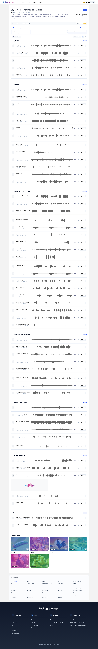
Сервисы (28, 2)
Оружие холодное (77, 588)
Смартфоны (13, 595)
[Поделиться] (28, 46)
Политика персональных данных (78, 625)
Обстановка (44, 588)
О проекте (33, 622)
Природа (60, 590)
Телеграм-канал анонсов (56, 622)
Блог (32, 627)
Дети (12, 583)
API (12, 625)
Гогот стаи (35, 31)
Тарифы (40, 2)
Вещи (43, 581)
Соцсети (28, 595)
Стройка (59, 595)
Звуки (34, 2)
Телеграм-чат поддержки (56, 619)
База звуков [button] (82, 27)
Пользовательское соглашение (77, 622)
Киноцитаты (44, 585)
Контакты (33, 619)
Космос (74, 585)
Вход (93, 2)
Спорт (43, 595)
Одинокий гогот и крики (55, 31)
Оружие (59, 588)
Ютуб (51, 625)
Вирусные (60, 581)
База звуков (14, 630)
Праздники (29, 590)
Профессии (13, 592)
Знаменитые (60, 583)
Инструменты (14, 585)
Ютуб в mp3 (15, 627)
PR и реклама (34, 625)
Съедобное (75, 595)
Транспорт (13, 597)
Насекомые (13, 588)
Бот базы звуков (15, 633)
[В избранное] (78, 46)
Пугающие (60, 592)
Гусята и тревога (36, 33)
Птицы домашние (46, 592)
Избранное (15, 581)
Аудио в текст (15, 622)
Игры (74, 583)
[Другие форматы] (85, 46)
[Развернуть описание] (86, 19)
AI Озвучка (21, 2)
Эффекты (60, 597)
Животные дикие (30, 583)
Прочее (52, 33)
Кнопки (59, 585)
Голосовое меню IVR (77, 581)
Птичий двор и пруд (17, 33)
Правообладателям (74, 619)
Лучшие (15, 31)
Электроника (45, 597)
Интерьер (29, 585)
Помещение (14, 590)
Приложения (45, 590)
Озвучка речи (15, 619)
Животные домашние (47, 583)
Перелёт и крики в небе (74, 31)
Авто (28, 581)
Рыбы (74, 592)
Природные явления (77, 590)
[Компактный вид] (85, 37)
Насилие (29, 588)
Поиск (85, 9)
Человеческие (30, 597)
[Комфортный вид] (83, 37)
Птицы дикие (29, 592)
